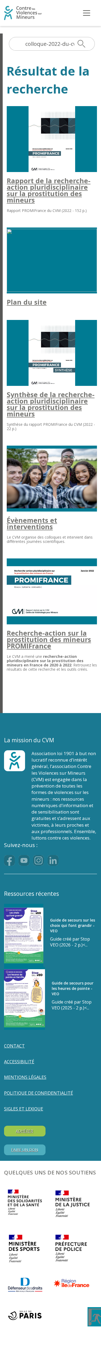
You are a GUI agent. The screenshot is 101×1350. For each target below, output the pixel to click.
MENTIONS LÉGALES (25, 1077)
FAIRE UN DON (24, 1149)
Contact (14, 1046)
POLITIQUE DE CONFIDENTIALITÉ (38, 1093)
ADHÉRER (24, 1130)
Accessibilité (19, 1062)
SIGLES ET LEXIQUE (23, 1109)
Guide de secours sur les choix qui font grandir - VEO (72, 925)
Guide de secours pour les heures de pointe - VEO (72, 988)
